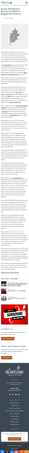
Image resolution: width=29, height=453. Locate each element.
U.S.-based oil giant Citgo (14, 102)
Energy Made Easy (17, 178)
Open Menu (26, 2)
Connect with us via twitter (13, 394)
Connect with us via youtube (16, 394)
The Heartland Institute (6, 2)
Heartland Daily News (14, 402)
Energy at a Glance (14, 421)
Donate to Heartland (7, 338)
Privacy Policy (14, 448)
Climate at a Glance (14, 416)
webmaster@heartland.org (14, 390)
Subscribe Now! (6, 357)
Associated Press (7, 65)
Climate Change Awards (14, 408)
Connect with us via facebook (10, 394)
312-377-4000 (14, 388)
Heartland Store (14, 405)
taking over (5, 111)
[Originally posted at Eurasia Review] (10, 272)
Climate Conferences (14, 413)
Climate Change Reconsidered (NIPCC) (14, 411)
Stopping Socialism (14, 424)
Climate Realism (14, 419)
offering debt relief (14, 115)
